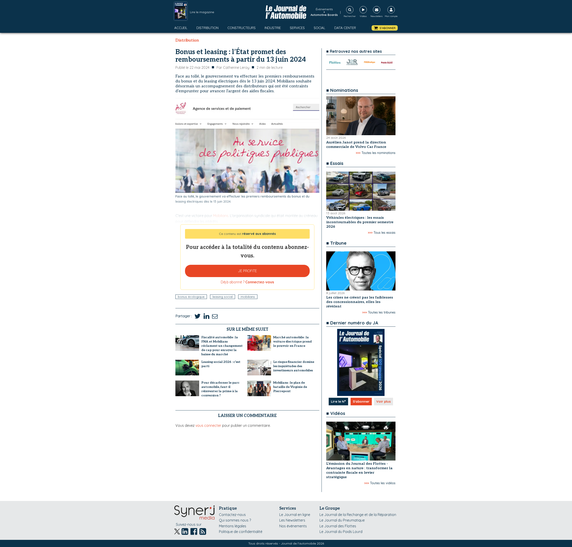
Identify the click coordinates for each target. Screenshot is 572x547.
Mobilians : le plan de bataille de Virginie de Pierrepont (290, 387)
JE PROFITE (247, 271)
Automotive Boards (324, 15)
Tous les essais (384, 233)
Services (297, 28)
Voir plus (383, 401)
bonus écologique (191, 297)
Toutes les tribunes (381, 312)
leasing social (222, 297)
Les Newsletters (292, 520)
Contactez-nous (232, 514)
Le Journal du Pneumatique (342, 520)
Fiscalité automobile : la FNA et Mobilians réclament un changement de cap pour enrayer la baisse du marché (222, 345)
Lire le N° (338, 401)
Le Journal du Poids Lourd (341, 531)
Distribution (207, 28)
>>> (358, 153)
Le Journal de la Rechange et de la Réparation (358, 514)
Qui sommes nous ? (235, 520)
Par (233, 67)
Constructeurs (241, 28)
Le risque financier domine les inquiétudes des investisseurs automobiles (293, 366)
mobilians (248, 297)
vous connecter (208, 425)
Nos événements (293, 526)
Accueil (180, 28)
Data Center (345, 28)
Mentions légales (232, 526)
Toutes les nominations (378, 153)
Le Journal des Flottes (338, 526)
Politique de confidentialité (240, 531)
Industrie (273, 28)
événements (324, 9)
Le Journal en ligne (294, 514)
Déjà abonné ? (247, 282)
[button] (385, 28)
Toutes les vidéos (382, 483)
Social (319, 28)
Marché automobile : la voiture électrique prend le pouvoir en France (292, 341)
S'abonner (361, 401)
